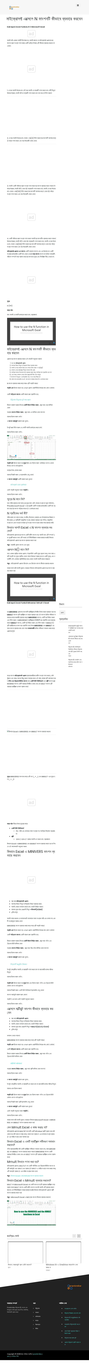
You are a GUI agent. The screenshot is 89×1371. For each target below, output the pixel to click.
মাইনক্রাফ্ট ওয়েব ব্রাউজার (18, 484)
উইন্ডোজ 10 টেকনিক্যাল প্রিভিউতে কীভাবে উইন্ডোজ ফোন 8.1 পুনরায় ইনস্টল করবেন (75, 650)
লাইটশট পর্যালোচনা (16, 1063)
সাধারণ (69, 656)
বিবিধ (36, 1328)
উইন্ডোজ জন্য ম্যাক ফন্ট (70, 1338)
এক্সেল (62, 612)
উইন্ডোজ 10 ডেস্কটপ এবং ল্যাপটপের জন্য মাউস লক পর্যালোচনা (75, 662)
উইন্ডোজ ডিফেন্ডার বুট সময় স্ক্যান (20, 399)
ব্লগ (69, 632)
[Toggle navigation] (78, 5)
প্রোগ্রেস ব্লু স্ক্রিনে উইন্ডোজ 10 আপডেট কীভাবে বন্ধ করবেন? (75, 638)
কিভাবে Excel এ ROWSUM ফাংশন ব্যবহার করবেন (27, 1175)
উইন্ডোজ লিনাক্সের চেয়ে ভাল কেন (73, 1313)
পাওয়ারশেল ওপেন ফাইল (70, 1308)
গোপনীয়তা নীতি (15, 1356)
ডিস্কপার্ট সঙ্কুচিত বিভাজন (18, 964)
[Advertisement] (31, 115)
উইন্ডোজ (37, 1308)
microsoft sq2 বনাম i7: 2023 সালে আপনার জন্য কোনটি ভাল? (75, 628)
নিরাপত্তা (37, 1324)
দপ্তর (36, 1320)
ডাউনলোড (70, 666)
